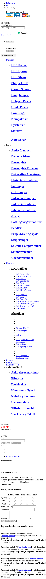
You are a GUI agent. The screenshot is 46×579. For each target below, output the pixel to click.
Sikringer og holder (24, 346)
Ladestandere (20, 402)
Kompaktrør (19, 119)
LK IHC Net (21, 288)
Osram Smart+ (21, 89)
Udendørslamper (22, 257)
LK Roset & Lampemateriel (27, 301)
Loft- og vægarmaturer (26, 222)
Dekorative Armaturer (26, 174)
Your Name (6, 507)
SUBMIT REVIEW (9, 521)
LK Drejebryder (22, 281)
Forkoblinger (21, 330)
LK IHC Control (23, 285)
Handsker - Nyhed (23, 390)
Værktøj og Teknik (23, 414)
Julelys (15, 216)
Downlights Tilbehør (24, 168)
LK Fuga (20, 283)
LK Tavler (20, 308)
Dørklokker (19, 384)
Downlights (18, 162)
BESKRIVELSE (13, 456)
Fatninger (17, 186)
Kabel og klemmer (23, 396)
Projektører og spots (24, 234)
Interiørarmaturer (23, 210)
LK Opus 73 (21, 297)
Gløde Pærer (19, 107)
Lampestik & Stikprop (25, 340)
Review (5, 518)
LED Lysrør (19, 71)
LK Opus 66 (21, 295)
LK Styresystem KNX (25, 306)
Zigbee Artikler (22, 358)
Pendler (16, 228)
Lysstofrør (18, 125)
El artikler (10, 263)
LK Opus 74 (21, 299)
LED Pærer (19, 65)
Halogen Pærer (21, 101)
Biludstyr (17, 378)
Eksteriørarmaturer (24, 180)
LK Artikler (21, 344)
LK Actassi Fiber (23, 274)
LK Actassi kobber (24, 276)
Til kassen (10, 42)
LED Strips (18, 77)
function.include (8, 535)
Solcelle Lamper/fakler (26, 245)
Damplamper (20, 95)
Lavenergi (18, 113)
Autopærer (18, 139)
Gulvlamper (19, 192)
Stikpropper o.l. (22, 356)
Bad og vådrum (21, 156)
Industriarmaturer (23, 204)
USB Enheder (12, 362)
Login (8, 5)
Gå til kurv (16, 443)
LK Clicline (21, 278)
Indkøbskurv (11, 3)
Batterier (9, 360)
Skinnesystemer (21, 251)
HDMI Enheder (12, 365)
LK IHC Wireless (23, 290)
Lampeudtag (21, 342)
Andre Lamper (21, 150)
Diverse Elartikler (23, 328)
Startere (16, 131)
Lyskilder (10, 60)
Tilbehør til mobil (23, 408)
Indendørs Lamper (23, 198)
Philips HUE (19, 83)
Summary (5, 509)
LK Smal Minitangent (25, 304)
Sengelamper (19, 239)
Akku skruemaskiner (25, 372)
